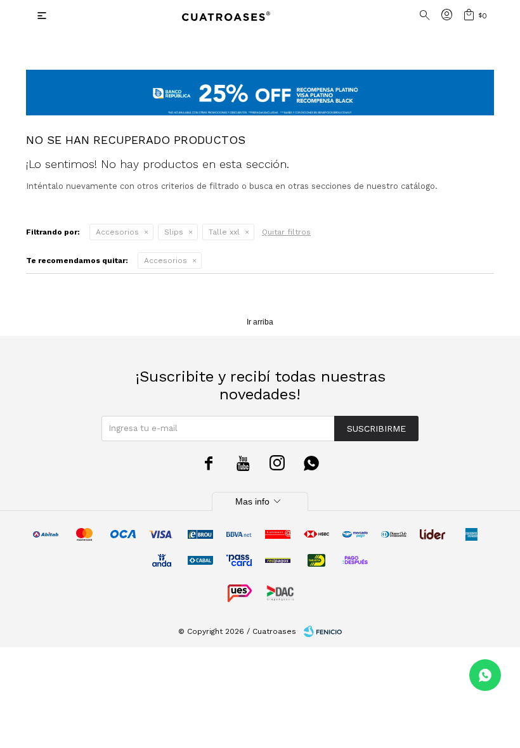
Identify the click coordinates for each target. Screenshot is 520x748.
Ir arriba (260, 322)
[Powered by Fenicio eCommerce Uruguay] (323, 631)
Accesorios (117, 232)
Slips (173, 232)
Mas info (260, 501)
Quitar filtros (286, 232)
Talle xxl (224, 232)
